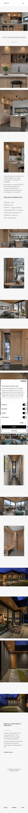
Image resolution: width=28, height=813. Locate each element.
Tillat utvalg (14, 430)
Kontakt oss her (8, 752)
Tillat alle (14, 426)
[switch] (24, 409)
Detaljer (22, 422)
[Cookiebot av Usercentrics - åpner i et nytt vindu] (20, 381)
